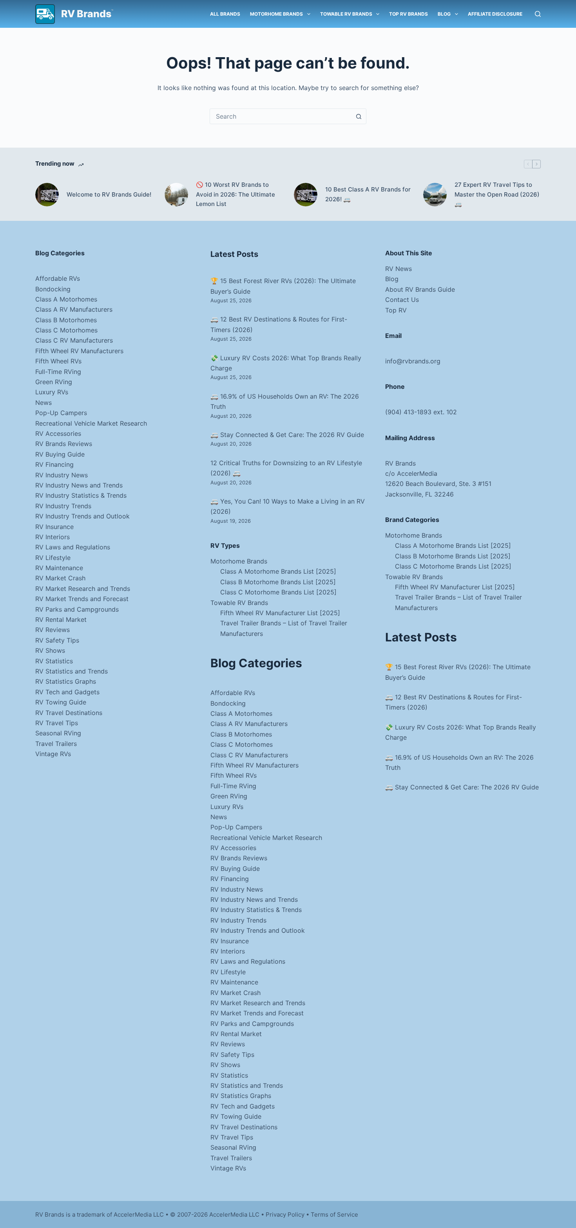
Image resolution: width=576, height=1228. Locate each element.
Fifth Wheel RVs (58, 361)
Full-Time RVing (58, 372)
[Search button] (358, 116)
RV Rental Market (61, 619)
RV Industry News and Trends (79, 485)
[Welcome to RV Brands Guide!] (47, 194)
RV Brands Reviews (63, 444)
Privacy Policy (285, 1214)
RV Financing (54, 464)
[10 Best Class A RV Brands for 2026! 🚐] (305, 194)
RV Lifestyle (53, 558)
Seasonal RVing (58, 733)
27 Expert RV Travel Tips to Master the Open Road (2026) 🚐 (497, 194)
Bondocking (53, 289)
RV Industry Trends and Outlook (82, 516)
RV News (398, 269)
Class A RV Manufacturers (73, 309)
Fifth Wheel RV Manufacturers (79, 351)
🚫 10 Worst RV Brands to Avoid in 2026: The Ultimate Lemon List (235, 194)
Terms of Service (334, 1214)
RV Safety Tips (57, 640)
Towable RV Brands (346, 14)
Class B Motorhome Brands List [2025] (278, 582)
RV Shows (50, 650)
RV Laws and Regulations (72, 547)
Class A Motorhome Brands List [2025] (278, 571)
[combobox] (280, 116)
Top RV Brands (408, 14)
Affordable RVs (57, 278)
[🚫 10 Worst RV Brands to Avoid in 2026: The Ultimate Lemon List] (176, 194)
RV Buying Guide (60, 454)
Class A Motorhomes (66, 299)
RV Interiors (52, 537)
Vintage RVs (53, 754)
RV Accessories (58, 433)
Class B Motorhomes (66, 320)
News (43, 402)
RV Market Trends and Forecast (82, 599)
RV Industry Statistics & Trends (81, 495)
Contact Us (402, 299)
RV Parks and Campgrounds (77, 609)
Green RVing (53, 382)
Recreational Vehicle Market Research (91, 423)
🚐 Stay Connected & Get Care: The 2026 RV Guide (287, 435)
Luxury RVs (51, 392)
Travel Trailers (56, 744)
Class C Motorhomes (66, 330)
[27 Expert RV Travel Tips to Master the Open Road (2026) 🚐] (435, 194)
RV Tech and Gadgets (67, 692)
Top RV (396, 310)
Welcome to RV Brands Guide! (109, 194)
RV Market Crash (60, 578)
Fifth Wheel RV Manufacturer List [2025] (280, 613)
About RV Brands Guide (420, 289)
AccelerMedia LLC (234, 1214)
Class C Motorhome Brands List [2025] (278, 592)
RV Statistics (54, 661)
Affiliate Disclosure (495, 14)
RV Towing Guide (60, 702)
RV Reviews (52, 630)
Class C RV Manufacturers (74, 340)
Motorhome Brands (276, 14)
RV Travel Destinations (68, 713)
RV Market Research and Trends (82, 588)
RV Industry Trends (63, 506)
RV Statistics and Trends (71, 671)
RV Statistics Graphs (65, 681)
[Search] (538, 14)
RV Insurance (54, 527)
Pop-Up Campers (61, 413)
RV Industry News (61, 475)
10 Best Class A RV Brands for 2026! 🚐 (368, 194)
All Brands (225, 14)
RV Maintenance (59, 568)
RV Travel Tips (56, 723)
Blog (444, 14)
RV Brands (86, 14)
